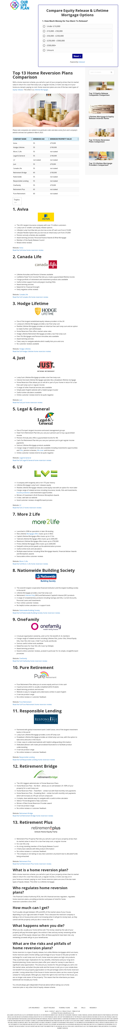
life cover (40, 450)
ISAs (21, 450)
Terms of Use (76, 1011)
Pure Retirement (25, 702)
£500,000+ (51, 45)
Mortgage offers (33, 534)
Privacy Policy (66, 1011)
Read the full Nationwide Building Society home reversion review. (36, 613)
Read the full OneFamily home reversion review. (30, 661)
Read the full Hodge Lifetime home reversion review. (32, 351)
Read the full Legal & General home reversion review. (32, 460)
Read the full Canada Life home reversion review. (30, 297)
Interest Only (30, 595)
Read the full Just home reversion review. (28, 402)
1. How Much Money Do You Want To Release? (65, 21)
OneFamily (23, 658)
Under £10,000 (53, 26)
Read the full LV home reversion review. (27, 508)
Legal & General (25, 458)
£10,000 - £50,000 (54, 31)
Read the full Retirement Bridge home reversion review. (33, 816)
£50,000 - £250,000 (55, 35)
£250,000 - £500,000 (56, 40)
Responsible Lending (27, 757)
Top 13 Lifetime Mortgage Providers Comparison (100, 164)
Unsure (50, 50)
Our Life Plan (19, 5)
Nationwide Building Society (29, 610)
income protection (23, 493)
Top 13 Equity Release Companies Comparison (99, 94)
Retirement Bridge (26, 813)
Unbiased (81, 62)
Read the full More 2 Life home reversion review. (30, 564)
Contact (52, 1011)
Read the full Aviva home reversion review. (28, 250)
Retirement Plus (25, 861)
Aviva (21, 248)
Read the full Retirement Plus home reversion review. (32, 864)
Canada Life (23, 294)
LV (20, 505)
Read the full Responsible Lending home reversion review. (34, 760)
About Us (59, 1011)
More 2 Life (23, 561)
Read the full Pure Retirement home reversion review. (32, 704)
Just (20, 400)
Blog (46, 1011)
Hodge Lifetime (25, 349)
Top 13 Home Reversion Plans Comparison (99, 141)
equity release (18, 90)
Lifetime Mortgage (41, 90)
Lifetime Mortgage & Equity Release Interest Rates (101, 117)
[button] (31, 139)
